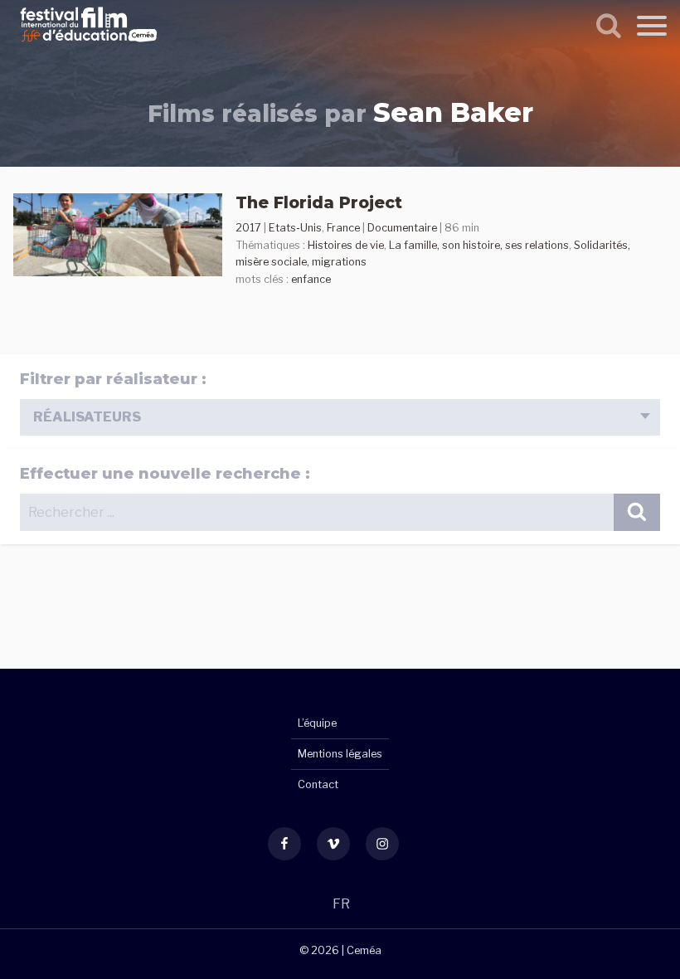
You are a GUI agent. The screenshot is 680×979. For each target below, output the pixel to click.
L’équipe (317, 723)
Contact (318, 784)
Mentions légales (340, 754)
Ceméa (364, 950)
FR (341, 904)
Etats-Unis (295, 228)
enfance (311, 279)
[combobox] (340, 417)
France (343, 228)
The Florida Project (319, 202)
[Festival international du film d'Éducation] (89, 44)
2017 (248, 228)
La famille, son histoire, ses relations (479, 245)
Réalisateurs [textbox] (87, 417)
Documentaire (402, 228)
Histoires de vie (346, 245)
